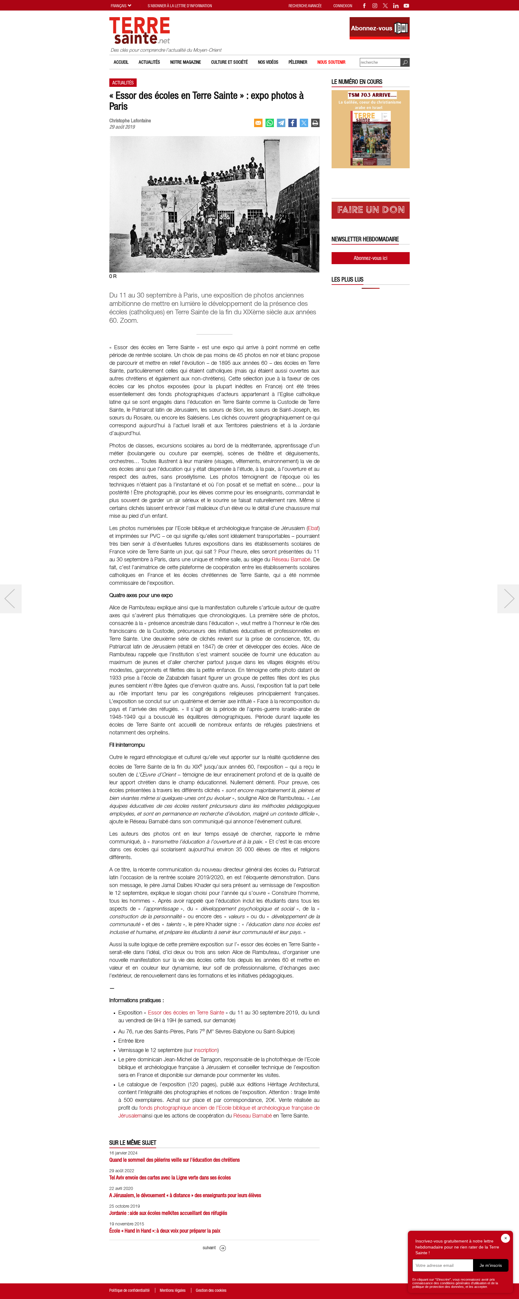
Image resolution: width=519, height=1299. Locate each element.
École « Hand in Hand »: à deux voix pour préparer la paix (164, 1230)
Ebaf (313, 528)
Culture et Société (229, 62)
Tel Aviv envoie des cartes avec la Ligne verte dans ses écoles (170, 1177)
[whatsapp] (270, 123)
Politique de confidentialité (129, 1290)
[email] (258, 123)
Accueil (121, 62)
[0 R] (214, 271)
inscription (205, 1050)
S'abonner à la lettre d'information (180, 5)
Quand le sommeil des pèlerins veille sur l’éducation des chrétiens (174, 1160)
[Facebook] (365, 5)
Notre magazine (185, 62)
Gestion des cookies (211, 1290)
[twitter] (304, 123)
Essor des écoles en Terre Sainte (186, 1013)
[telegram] (281, 123)
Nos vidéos (268, 62)
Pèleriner (298, 62)
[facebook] (292, 123)
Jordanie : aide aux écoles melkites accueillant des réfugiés (168, 1213)
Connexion (342, 5)
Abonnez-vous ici (370, 258)
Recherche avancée (305, 5)
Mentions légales (173, 1290)
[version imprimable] (315, 123)
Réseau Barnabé (291, 559)
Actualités (149, 62)
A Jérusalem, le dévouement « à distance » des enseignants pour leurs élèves (185, 1195)
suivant (209, 1248)
